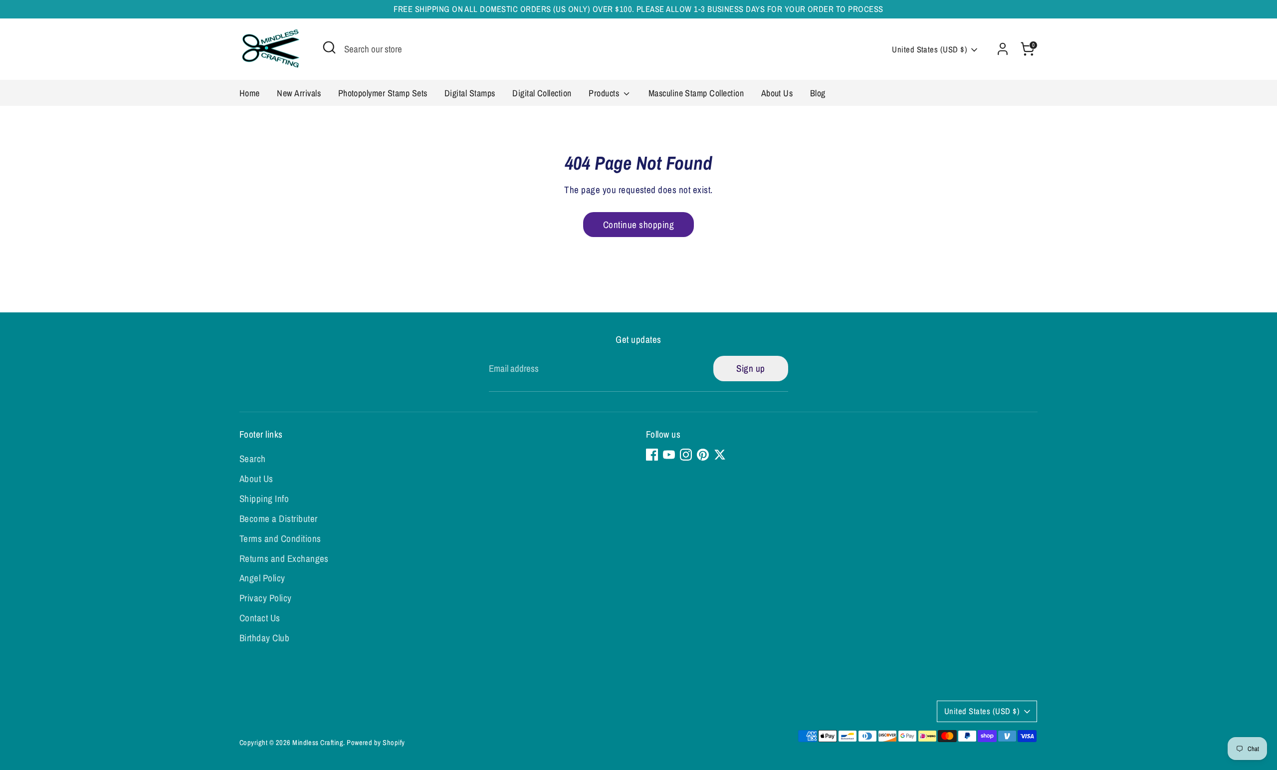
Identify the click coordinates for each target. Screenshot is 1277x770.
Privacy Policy (265, 597)
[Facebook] (652, 455)
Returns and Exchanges (284, 558)
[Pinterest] (703, 455)
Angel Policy (262, 577)
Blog (818, 93)
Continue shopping (638, 224)
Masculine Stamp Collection (696, 93)
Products (605, 93)
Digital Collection (542, 93)
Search (252, 458)
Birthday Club (264, 637)
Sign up (750, 368)
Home (249, 93)
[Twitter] (720, 455)
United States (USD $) (929, 49)
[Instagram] (686, 455)
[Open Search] (329, 47)
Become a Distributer (278, 518)
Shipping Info (264, 498)
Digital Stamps (469, 93)
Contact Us (259, 617)
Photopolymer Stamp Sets (382, 93)
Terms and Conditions (280, 538)
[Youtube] (669, 455)
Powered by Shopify (376, 742)
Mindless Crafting (317, 742)
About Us (777, 93)
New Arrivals (299, 93)
